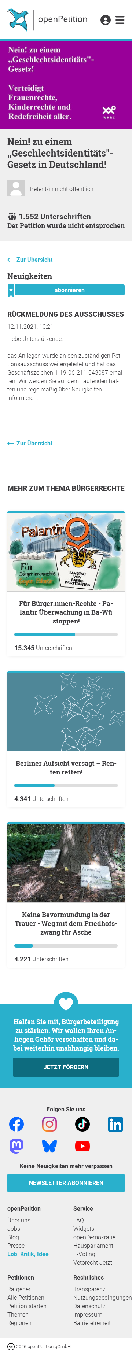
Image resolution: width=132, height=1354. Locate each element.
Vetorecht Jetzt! (93, 1262)
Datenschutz (89, 1306)
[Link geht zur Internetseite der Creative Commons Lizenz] (11, 1346)
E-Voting (84, 1254)
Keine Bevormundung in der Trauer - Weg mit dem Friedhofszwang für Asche (66, 923)
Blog (13, 1237)
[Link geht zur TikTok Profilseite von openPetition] (82, 1123)
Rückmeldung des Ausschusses (65, 314)
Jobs (13, 1228)
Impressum (87, 1314)
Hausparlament (93, 1245)
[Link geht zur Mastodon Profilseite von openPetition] (16, 1145)
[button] (105, 20)
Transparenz (89, 1289)
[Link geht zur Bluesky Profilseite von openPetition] (49, 1145)
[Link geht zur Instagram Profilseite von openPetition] (49, 1123)
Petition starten (27, 1306)
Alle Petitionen (25, 1297)
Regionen (19, 1323)
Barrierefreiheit (92, 1323)
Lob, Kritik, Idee (28, 1254)
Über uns (18, 1220)
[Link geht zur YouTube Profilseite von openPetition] (82, 1145)
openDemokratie (94, 1237)
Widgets (83, 1228)
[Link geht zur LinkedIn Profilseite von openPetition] (115, 1123)
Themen (18, 1314)
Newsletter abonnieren (66, 1183)
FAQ (78, 1220)
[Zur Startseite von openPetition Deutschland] (48, 19)
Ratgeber (18, 1289)
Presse (16, 1245)
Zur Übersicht (34, 259)
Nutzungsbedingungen (102, 1297)
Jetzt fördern (66, 1067)
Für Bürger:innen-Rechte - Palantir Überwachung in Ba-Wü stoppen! (66, 612)
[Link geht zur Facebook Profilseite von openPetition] (16, 1123)
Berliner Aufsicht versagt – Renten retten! (66, 767)
